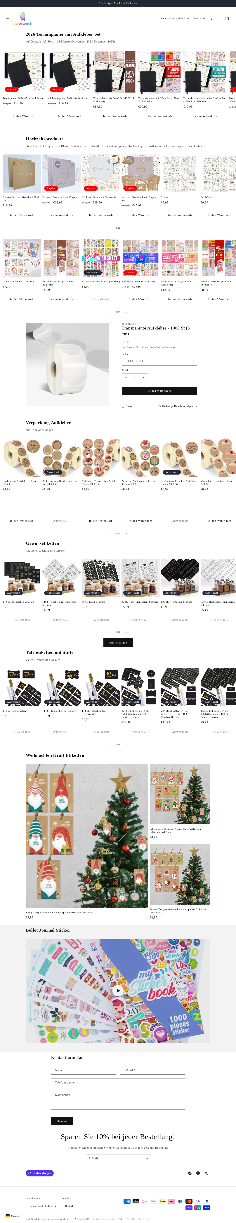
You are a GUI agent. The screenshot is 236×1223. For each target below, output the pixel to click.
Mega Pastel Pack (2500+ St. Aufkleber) (176, 283)
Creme (164, 197)
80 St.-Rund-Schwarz (93, 601)
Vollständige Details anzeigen (176, 406)
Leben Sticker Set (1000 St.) (18, 281)
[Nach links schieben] (110, 129)
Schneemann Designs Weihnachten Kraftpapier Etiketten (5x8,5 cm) (175, 830)
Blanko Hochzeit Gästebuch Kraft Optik (21, 199)
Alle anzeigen (118, 642)
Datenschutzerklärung (103, 1219)
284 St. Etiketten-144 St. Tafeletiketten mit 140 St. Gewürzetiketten (175, 713)
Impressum (143, 1219)
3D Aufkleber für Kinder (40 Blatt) (101, 281)
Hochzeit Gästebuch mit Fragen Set (139, 199)
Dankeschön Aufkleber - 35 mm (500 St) (20, 482)
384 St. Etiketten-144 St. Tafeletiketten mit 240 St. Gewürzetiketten (136, 713)
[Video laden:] (118, 991)
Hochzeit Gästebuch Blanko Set (99, 197)
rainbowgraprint (42, 1219)
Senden (62, 1121)
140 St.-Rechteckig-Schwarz (18, 601)
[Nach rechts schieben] (126, 129)
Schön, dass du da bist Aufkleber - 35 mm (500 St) (179, 482)
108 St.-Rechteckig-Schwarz (176, 601)
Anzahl (125, 370)
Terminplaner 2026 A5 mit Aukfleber (23, 98)
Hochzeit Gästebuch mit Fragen (59, 197)
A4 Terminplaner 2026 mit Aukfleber (68, 98)
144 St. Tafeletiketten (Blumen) (59, 710)
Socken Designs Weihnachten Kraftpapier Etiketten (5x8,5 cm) (178, 911)
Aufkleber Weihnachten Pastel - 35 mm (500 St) (99, 482)
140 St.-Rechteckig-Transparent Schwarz (59, 603)
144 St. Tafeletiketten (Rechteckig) (94, 712)
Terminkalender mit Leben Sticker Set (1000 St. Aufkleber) (204, 100)
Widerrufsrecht (81, 1219)
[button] (8, 18)
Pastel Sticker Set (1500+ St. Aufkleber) (58, 283)
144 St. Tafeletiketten (15, 710)
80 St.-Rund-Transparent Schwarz (140, 601)
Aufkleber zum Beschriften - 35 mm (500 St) (59, 482)
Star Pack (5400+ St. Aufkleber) (139, 281)
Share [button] (129, 406)
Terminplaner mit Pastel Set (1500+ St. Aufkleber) (114, 100)
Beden (125, 354)
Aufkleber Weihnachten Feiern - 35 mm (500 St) (139, 482)
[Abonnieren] (147, 1158)
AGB (120, 1219)
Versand (140, 347)
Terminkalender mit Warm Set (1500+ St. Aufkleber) (158, 100)
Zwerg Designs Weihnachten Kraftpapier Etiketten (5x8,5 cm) (59, 912)
